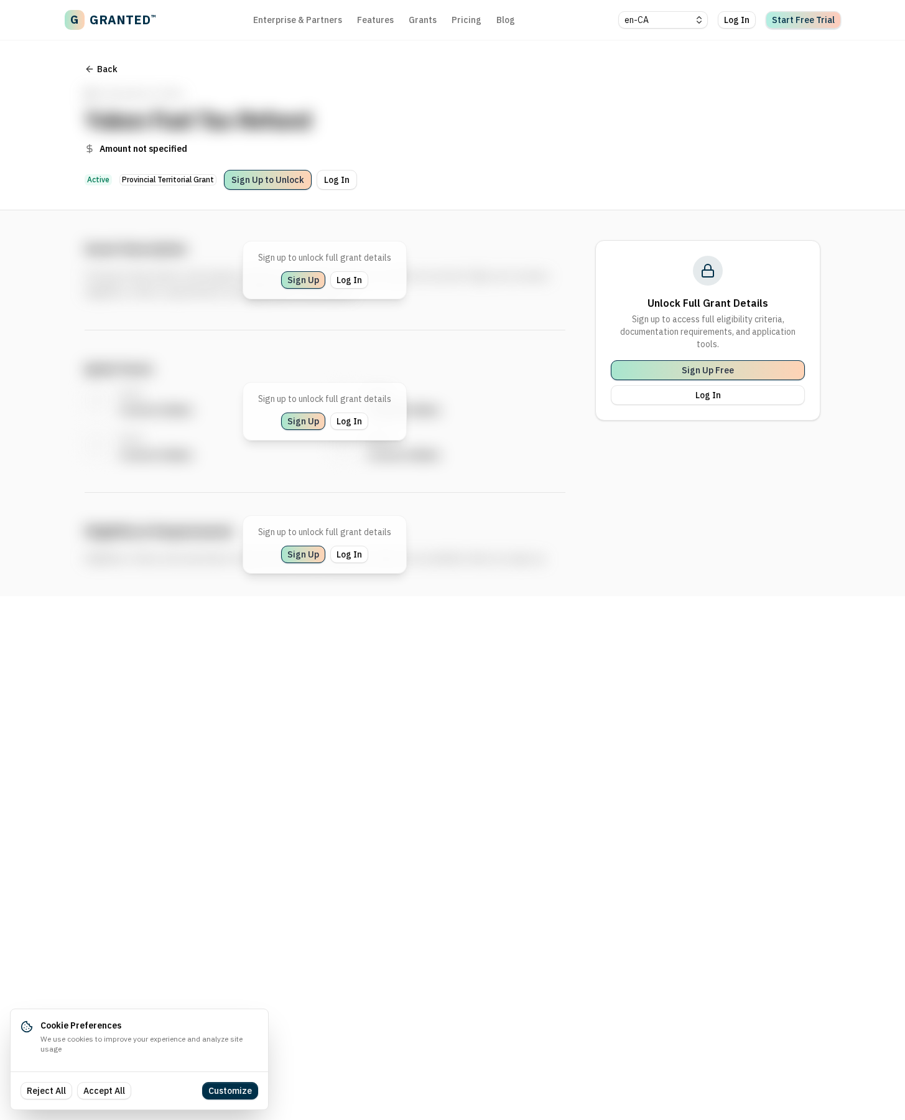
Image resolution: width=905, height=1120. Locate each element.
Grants (423, 20)
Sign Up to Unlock (267, 179)
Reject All (46, 1090)
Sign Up (303, 280)
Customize (230, 1090)
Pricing (466, 20)
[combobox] (663, 20)
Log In (737, 20)
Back (107, 69)
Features (375, 20)
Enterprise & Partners (297, 20)
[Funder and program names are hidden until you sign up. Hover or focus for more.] (363, 110)
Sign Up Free (708, 370)
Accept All (104, 1090)
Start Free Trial (803, 20)
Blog (505, 20)
